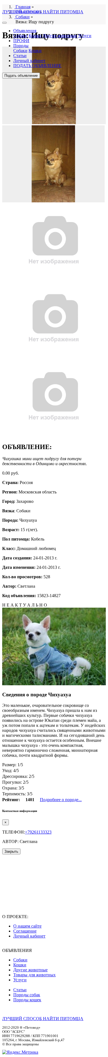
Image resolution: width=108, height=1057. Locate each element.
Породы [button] (21, 45)
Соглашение (25, 931)
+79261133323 (38, 832)
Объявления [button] (24, 30)
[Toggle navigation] (4, 23)
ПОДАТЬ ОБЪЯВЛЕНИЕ (37, 65)
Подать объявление (21, 75)
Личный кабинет (29, 60)
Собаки (20, 35)
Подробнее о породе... (61, 799)
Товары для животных (34, 974)
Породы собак (26, 994)
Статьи (20, 55)
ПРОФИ (21, 40)
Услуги (84, 35)
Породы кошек (27, 999)
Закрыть (11, 851)
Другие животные (60, 35)
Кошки (35, 35)
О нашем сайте (27, 926)
